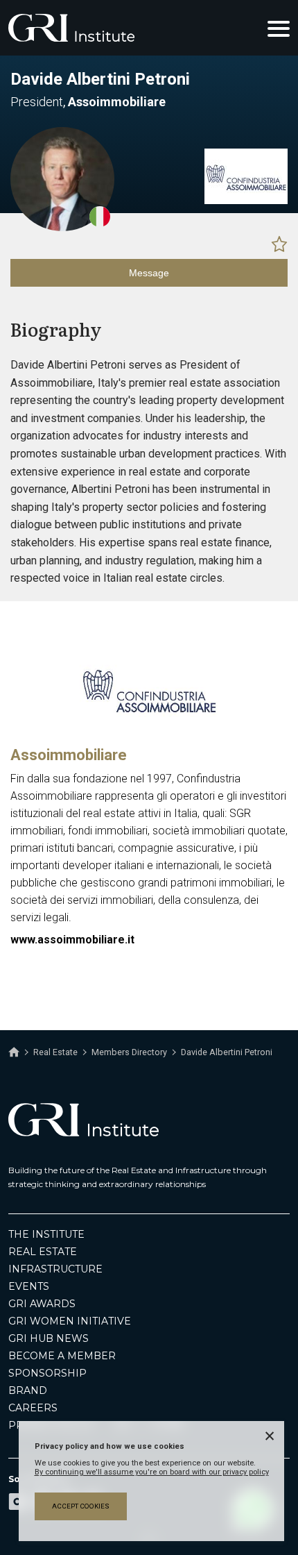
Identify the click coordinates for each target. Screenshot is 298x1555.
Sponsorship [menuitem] (47, 1373)
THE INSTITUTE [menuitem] (46, 1234)
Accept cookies (80, 1506)
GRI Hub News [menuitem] (48, 1338)
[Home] (13, 1052)
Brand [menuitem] (27, 1390)
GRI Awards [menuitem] (42, 1303)
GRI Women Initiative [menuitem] (69, 1321)
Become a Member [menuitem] (62, 1356)
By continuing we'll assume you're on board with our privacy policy (152, 1472)
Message (149, 272)
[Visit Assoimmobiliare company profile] (246, 200)
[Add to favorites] (279, 243)
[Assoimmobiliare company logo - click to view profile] (149, 731)
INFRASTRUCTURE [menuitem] (55, 1269)
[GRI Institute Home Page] (71, 28)
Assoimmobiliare (68, 755)
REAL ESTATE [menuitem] (42, 1251)
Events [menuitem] (28, 1286)
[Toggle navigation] (279, 28)
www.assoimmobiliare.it (72, 939)
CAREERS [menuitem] (33, 1408)
